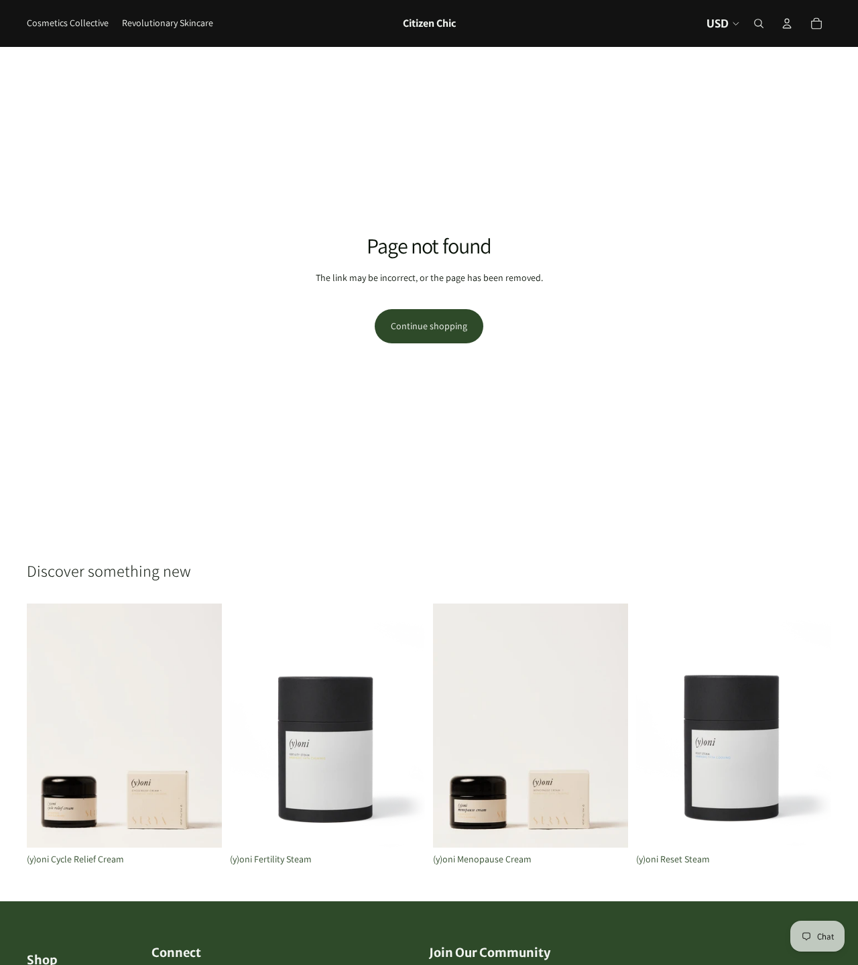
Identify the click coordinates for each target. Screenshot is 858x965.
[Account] (787, 23)
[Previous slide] (47, 725)
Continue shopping (429, 326)
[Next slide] (202, 725)
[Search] (759, 23)
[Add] (201, 827)
